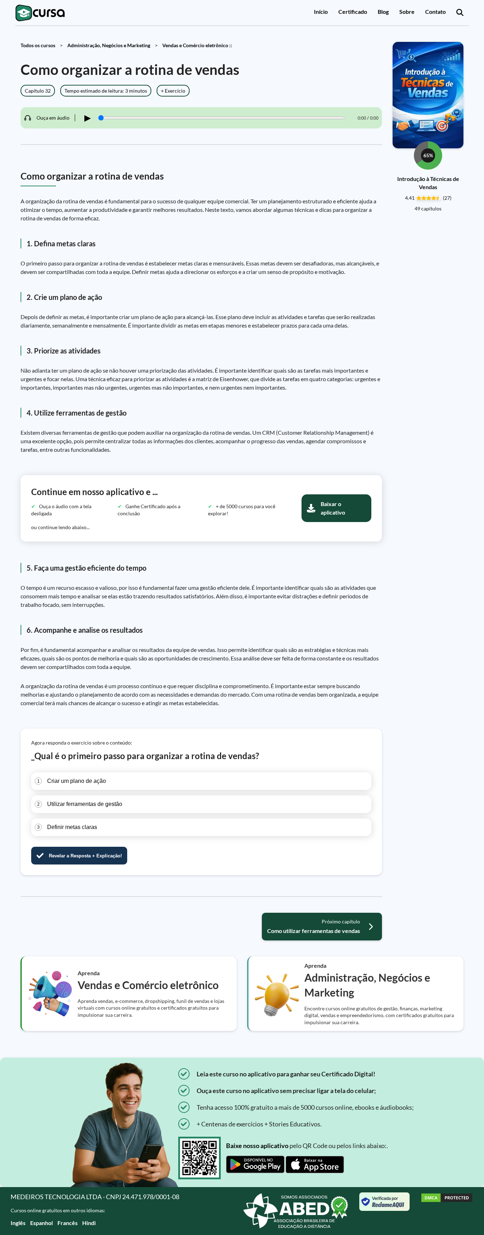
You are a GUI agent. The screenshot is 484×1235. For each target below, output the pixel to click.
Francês (67, 1222)
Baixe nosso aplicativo (257, 1145)
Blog (383, 11)
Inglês (18, 1222)
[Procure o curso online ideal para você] (460, 13)
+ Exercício (173, 91)
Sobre (407, 11)
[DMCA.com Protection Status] (446, 1211)
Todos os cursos (38, 45)
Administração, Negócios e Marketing (108, 45)
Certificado (352, 11)
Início (321, 11)
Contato (435, 11)
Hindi (89, 1222)
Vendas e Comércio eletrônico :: (197, 45)
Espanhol (41, 1222)
